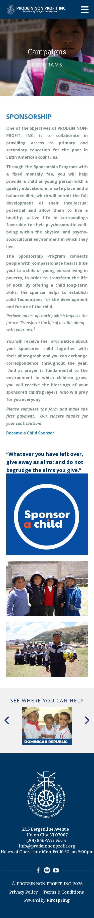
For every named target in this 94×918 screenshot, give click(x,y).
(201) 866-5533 (40, 840)
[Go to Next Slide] (87, 720)
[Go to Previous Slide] (7, 720)
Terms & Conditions (63, 892)
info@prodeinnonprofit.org (47, 845)
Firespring (58, 900)
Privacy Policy (23, 892)
